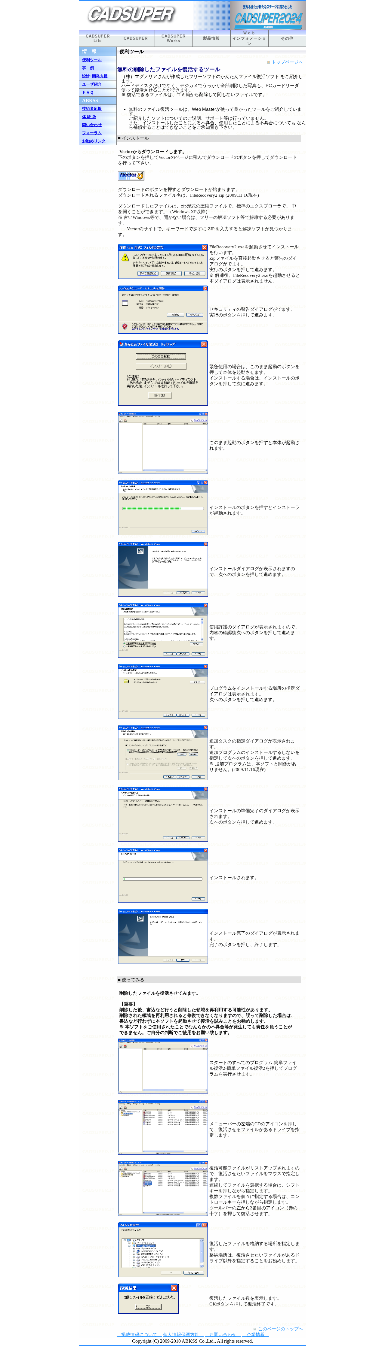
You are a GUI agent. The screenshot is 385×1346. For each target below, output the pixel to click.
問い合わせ (92, 125)
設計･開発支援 (95, 76)
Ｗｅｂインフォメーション (249, 38)
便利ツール (92, 60)
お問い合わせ (223, 1334)
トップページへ (290, 62)
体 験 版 (89, 116)
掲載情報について (139, 1334)
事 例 (90, 68)
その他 (287, 38)
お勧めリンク (94, 141)
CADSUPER (136, 38)
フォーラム (92, 133)
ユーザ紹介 (92, 84)
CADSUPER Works (174, 38)
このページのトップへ (280, 1328)
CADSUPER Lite (98, 38)
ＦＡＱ (89, 92)
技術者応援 (92, 108)
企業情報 (255, 1334)
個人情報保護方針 (183, 1334)
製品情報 (211, 38)
